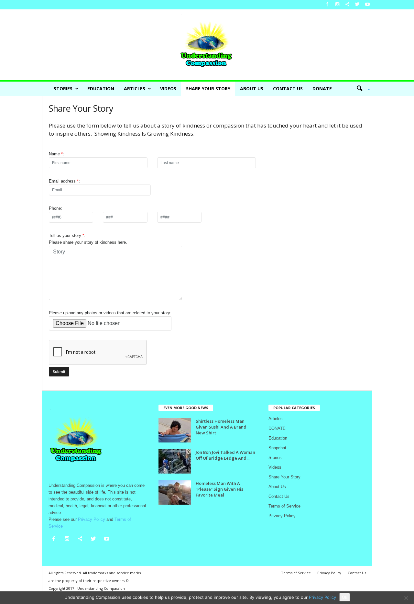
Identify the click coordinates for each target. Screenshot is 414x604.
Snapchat (277, 447)
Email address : (64, 181)
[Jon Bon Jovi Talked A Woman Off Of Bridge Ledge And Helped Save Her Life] (174, 461)
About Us (251, 88)
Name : (56, 153)
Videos (168, 88)
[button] (361, 89)
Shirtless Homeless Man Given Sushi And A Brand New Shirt (221, 427)
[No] (406, 598)
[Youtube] (367, 4)
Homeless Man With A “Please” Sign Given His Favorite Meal (219, 489)
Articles (134, 88)
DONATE (322, 88)
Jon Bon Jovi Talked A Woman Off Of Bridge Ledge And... (225, 455)
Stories (63, 88)
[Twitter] (357, 4)
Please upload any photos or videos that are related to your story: (110, 312)
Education (100, 88)
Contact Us (288, 88)
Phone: (55, 208)
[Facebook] (327, 4)
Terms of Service (284, 506)
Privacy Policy (282, 515)
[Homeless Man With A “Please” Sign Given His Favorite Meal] (174, 492)
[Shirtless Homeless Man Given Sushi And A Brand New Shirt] (174, 430)
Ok (344, 597)
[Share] (347, 4)
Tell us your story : (88, 239)
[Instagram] (337, 4)
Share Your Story (208, 88)
